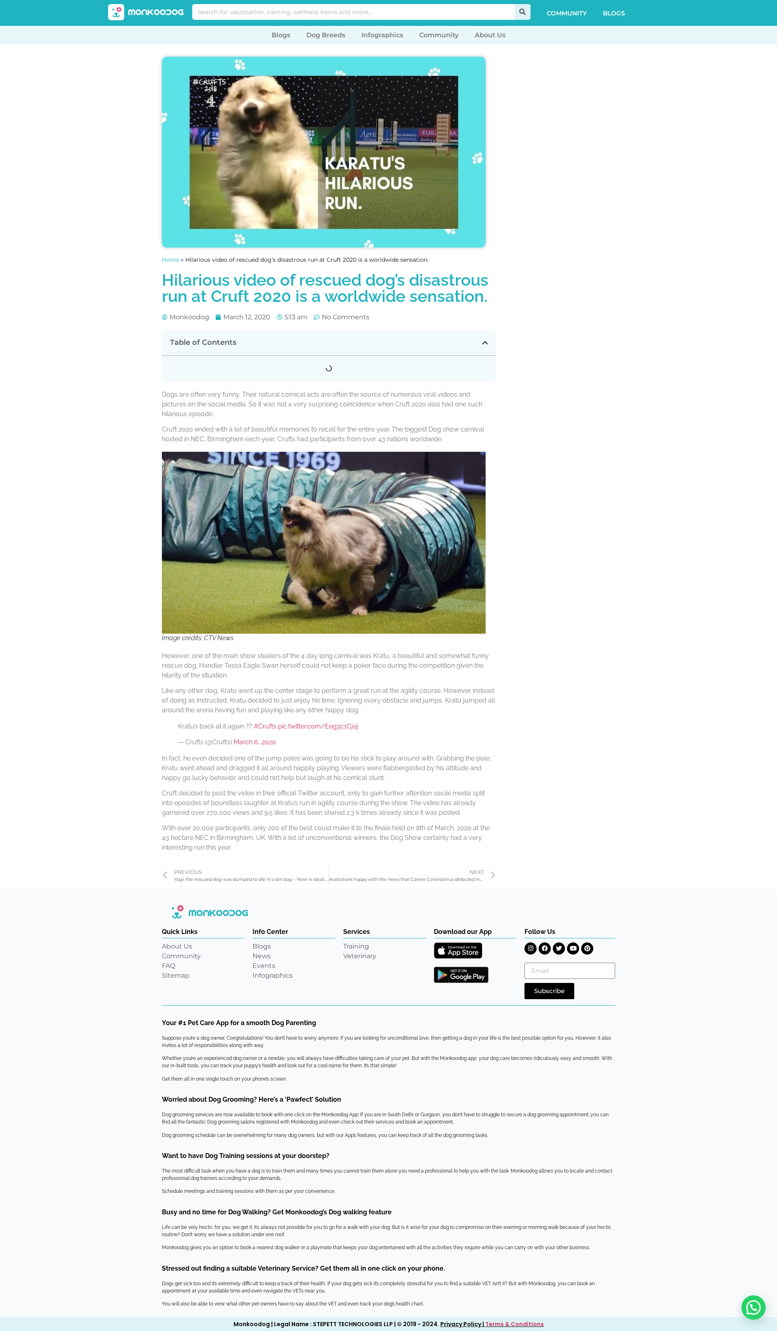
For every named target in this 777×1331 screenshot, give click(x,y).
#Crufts (265, 726)
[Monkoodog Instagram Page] (530, 948)
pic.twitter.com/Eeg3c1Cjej (318, 726)
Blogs (614, 13)
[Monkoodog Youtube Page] (573, 948)
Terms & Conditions (514, 1324)
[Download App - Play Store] (461, 975)
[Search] (523, 12)
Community (567, 13)
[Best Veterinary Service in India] (146, 12)
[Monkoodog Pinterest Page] (587, 948)
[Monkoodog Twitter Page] (559, 948)
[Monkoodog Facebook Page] (545, 948)
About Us (490, 35)
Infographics (382, 35)
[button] (485, 343)
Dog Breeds (325, 35)
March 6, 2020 (255, 742)
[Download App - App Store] (458, 950)
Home (170, 259)
